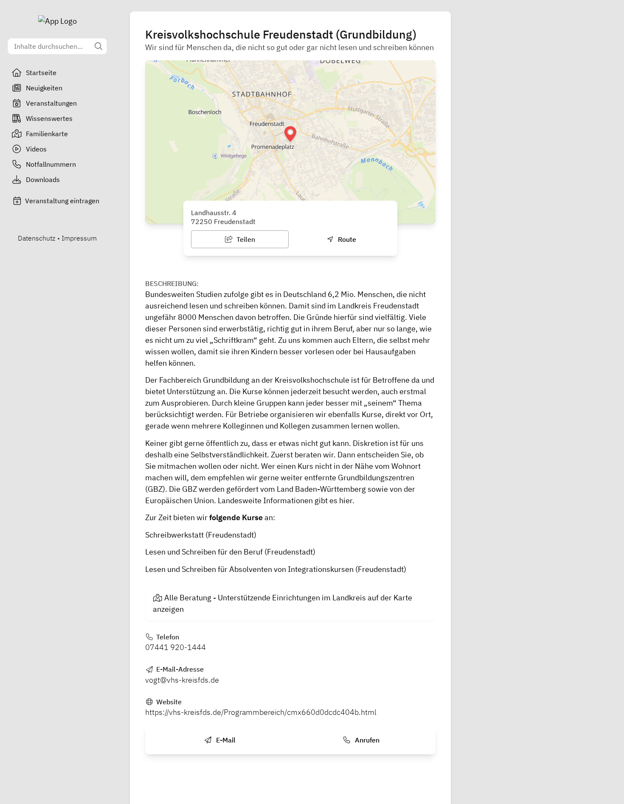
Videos (36, 149)
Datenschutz (36, 238)
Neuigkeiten (44, 88)
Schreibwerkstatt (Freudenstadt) (200, 535)
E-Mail (225, 740)
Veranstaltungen (51, 103)
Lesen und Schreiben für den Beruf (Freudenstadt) (230, 552)
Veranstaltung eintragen (62, 200)
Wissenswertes (49, 118)
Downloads (43, 179)
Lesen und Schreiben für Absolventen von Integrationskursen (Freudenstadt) (275, 569)
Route (346, 239)
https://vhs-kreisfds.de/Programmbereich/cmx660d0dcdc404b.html (261, 712)
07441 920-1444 (175, 647)
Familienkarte (47, 133)
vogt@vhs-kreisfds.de (182, 680)
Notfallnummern (51, 164)
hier (345, 500)
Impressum (79, 238)
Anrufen (366, 740)
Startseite (41, 72)
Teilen (245, 239)
